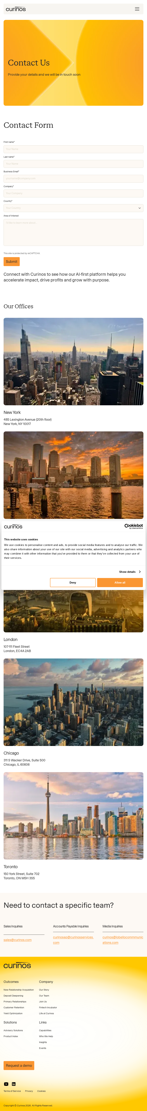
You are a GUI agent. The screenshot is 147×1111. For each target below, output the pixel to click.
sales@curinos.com (18, 940)
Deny (73, 582)
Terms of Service (12, 1091)
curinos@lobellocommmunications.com (123, 940)
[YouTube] (6, 1084)
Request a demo (19, 1065)
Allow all (120, 582)
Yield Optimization (13, 1013)
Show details (127, 571)
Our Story (44, 989)
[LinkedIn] (13, 1084)
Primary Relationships (15, 1001)
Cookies (41, 1091)
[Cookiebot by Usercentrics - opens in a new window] (127, 526)
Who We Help (46, 1036)
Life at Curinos (46, 1013)
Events (42, 1048)
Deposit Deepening (13, 995)
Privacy (29, 1091)
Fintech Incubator (48, 1007)
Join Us (43, 1001)
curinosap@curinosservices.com (73, 940)
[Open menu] (137, 9)
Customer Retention (14, 1007)
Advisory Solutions (13, 1030)
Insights (43, 1042)
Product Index (11, 1036)
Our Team (44, 995)
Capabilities (45, 1030)
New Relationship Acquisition (19, 989)
